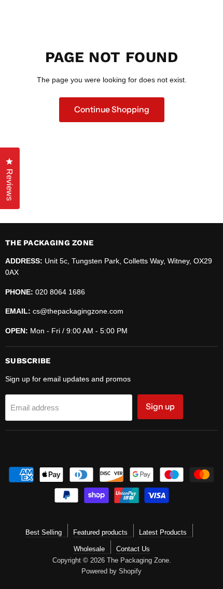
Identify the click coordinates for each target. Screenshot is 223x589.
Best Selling (43, 532)
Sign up (160, 406)
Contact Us (133, 549)
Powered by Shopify (111, 571)
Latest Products (163, 532)
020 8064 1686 (60, 292)
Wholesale (89, 549)
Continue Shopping (111, 109)
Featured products (100, 532)
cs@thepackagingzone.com (78, 311)
